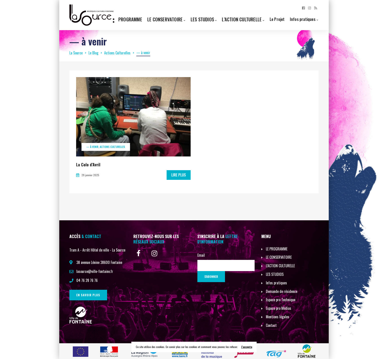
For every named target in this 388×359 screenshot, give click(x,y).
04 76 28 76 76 (87, 280)
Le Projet (277, 19)
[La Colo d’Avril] (133, 116)
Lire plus (178, 175)
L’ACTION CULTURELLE (280, 265)
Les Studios (202, 19)
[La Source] (91, 14)
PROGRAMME (130, 19)
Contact (271, 325)
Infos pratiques (302, 19)
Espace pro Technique (280, 299)
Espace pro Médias (278, 308)
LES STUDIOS (275, 274)
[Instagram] (309, 7)
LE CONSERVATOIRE (279, 257)
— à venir (92, 147)
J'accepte (246, 347)
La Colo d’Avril (88, 164)
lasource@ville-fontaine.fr (94, 271)
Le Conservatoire (165, 19)
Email (201, 255)
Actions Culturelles (112, 147)
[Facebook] (303, 7)
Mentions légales (277, 316)
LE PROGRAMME (276, 249)
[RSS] (315, 7)
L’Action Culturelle (242, 19)
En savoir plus (88, 295)
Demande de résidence (281, 291)
